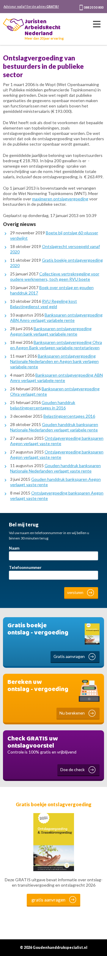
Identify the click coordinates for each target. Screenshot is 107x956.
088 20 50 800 (93, 7)
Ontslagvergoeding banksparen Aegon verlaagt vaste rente (56, 441)
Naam (14, 548)
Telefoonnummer (25, 567)
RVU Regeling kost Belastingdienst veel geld (43, 304)
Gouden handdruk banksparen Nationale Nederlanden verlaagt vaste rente (55, 468)
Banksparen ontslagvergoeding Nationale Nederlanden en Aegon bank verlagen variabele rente (54, 361)
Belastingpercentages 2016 (69, 416)
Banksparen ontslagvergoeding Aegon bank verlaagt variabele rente (51, 331)
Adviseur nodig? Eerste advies (31, 6)
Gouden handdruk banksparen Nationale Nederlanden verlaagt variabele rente (54, 427)
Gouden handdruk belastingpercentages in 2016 (42, 405)
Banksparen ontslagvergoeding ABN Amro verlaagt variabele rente (56, 317)
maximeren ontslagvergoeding (60, 198)
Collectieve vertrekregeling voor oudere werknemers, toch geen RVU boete (54, 276)
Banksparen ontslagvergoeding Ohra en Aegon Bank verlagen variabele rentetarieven (56, 345)
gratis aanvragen (48, 899)
